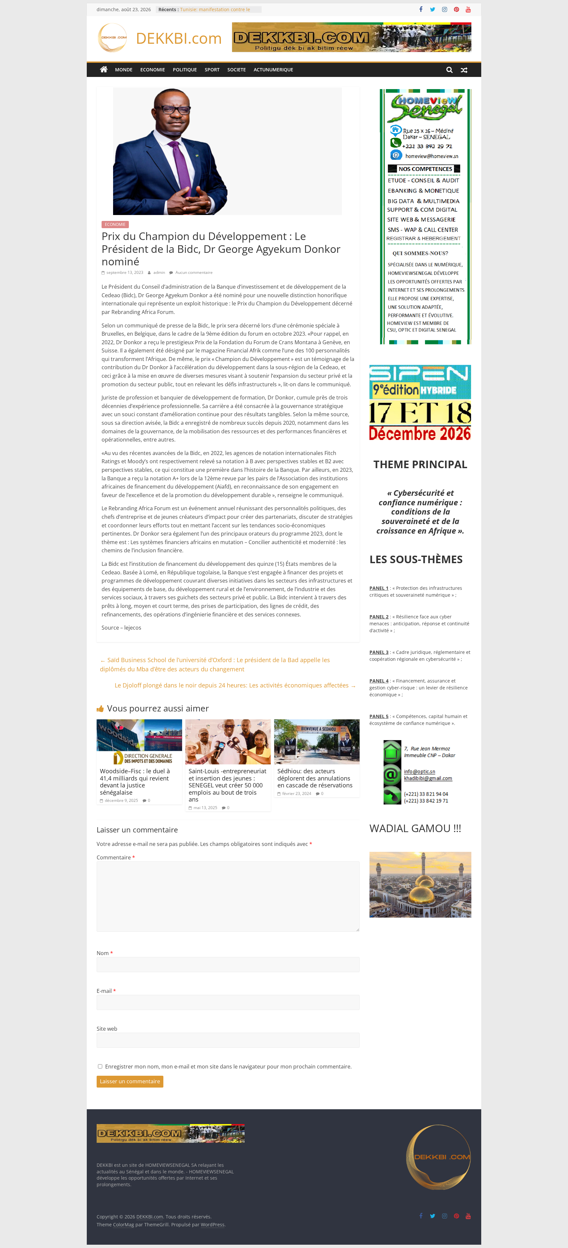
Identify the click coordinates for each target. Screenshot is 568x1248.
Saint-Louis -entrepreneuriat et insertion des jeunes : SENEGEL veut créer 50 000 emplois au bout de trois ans (227, 785)
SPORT (212, 69)
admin (160, 272)
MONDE (123, 69)
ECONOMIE (152, 69)
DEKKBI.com (179, 38)
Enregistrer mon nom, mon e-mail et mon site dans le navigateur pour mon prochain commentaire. (228, 1066)
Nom (105, 953)
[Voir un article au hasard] (464, 70)
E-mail (106, 991)
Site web (107, 1028)
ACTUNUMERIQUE (273, 69)
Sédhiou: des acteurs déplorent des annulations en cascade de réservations (315, 778)
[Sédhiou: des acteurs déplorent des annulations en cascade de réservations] (317, 723)
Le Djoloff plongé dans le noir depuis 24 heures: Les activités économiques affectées (235, 685)
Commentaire (116, 857)
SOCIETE (236, 69)
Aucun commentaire (194, 272)
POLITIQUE (185, 69)
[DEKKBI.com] (104, 70)
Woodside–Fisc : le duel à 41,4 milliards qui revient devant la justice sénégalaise (135, 781)
